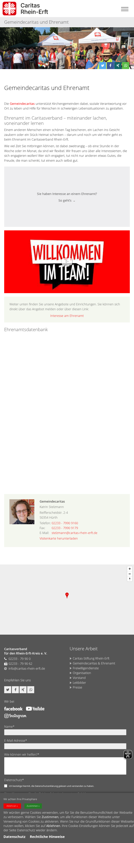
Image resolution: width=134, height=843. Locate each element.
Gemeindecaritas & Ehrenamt (94, 663)
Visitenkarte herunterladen (59, 538)
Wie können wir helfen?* (21, 754)
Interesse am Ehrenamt (67, 316)
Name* (9, 726)
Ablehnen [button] (11, 805)
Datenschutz (14, 836)
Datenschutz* (14, 780)
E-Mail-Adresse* (15, 740)
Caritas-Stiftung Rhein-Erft (91, 658)
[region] (67, 599)
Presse (77, 687)
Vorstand (79, 678)
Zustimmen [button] (32, 805)
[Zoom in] (129, 568)
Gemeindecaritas (22, 103)
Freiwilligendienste (86, 668)
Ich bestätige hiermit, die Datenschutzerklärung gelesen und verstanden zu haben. (51, 786)
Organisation (82, 673)
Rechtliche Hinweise (47, 836)
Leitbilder (79, 682)
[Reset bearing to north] (129, 578)
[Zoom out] (129, 573)
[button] (102, 65)
